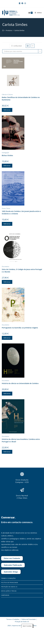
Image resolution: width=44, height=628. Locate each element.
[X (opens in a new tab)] (19, 3)
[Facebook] (3, 610)
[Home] (3, 30)
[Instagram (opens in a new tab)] (25, 3)
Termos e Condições (8, 578)
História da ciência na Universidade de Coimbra (20, 383)
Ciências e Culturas (7, 94)
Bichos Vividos (7, 155)
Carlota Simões (19, 30)
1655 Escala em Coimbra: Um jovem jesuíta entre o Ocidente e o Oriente (21, 212)
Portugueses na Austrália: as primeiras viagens (20, 328)
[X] (9, 610)
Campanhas (5, 595)
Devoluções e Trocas (8, 591)
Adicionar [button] (7, 110)
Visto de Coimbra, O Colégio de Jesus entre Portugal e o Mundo (22, 270)
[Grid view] (28, 46)
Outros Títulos (6, 208)
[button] (40, 60)
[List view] (33, 46)
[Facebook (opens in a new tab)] (22, 3)
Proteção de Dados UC (9, 587)
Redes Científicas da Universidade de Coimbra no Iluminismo (21, 98)
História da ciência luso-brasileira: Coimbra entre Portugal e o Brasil (21, 440)
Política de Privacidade (9, 582)
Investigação (5, 153)
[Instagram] (6, 610)
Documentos (5, 266)
